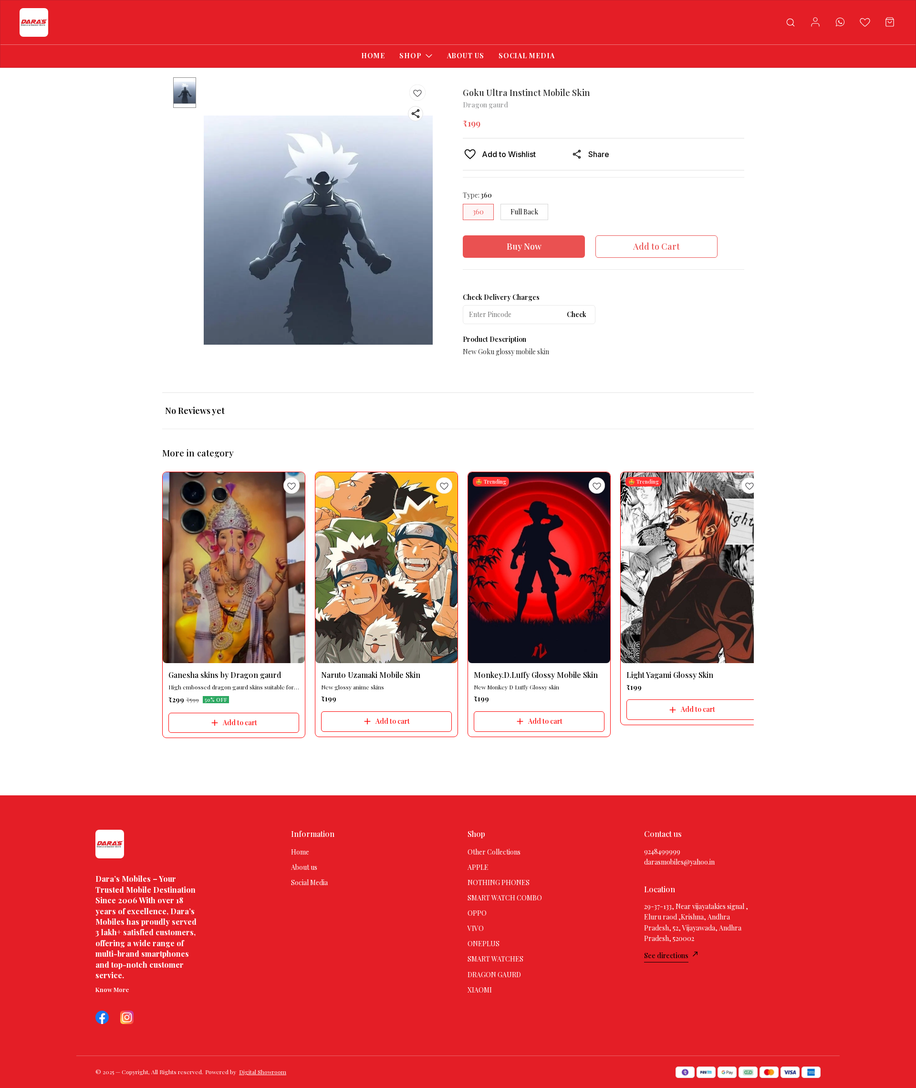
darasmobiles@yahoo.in (679, 861)
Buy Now (524, 246)
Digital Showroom (262, 1072)
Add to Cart (656, 246)
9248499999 (662, 851)
